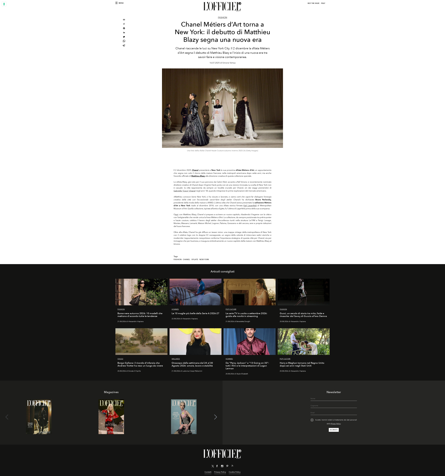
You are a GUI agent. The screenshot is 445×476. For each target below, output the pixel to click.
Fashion (222, 17)
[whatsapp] (124, 41)
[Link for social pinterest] (227, 466)
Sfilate (194, 259)
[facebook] (124, 24)
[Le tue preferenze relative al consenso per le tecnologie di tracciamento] (4, 4)
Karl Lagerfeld (250, 205)
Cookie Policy (234, 472)
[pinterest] (124, 28)
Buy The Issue (313, 3)
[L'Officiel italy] (222, 6)
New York (204, 259)
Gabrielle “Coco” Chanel (184, 191)
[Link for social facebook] (217, 466)
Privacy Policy (336, 424)
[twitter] (124, 37)
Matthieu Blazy (198, 176)
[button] (215, 417)
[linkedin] (124, 33)
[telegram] (124, 46)
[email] (124, 20)
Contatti (208, 472)
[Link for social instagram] (222, 466)
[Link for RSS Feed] (232, 466)
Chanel (186, 259)
